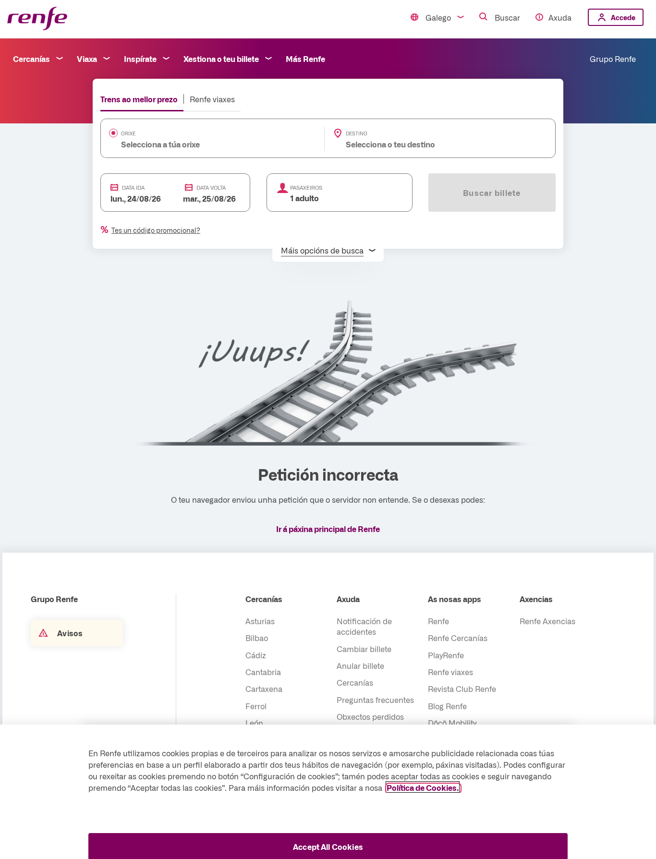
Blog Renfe (447, 706)
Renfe (438, 621)
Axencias (536, 599)
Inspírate (140, 58)
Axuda (559, 17)
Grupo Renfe (613, 58)
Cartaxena (263, 688)
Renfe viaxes (212, 99)
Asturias (260, 621)
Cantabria (263, 672)
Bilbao (256, 637)
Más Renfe (305, 58)
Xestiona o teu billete (221, 58)
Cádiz (255, 655)
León (254, 722)
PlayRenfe (446, 655)
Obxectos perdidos (370, 716)
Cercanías (31, 58)
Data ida (133, 187)
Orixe (128, 133)
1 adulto (304, 198)
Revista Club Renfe (462, 688)
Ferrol (256, 706)
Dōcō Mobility (452, 722)
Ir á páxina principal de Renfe (328, 528)
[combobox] (198, 144)
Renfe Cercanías (457, 637)
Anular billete (360, 665)
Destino (356, 133)
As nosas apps (454, 599)
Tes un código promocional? (155, 230)
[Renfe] (37, 19)
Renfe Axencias (547, 621)
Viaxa (87, 58)
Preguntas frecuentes (375, 699)
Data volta (211, 187)
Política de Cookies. (423, 787)
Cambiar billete (364, 648)
